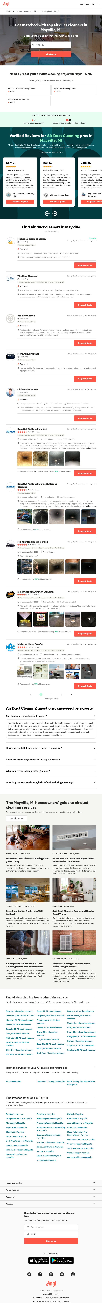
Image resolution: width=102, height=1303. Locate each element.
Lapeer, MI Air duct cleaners (49, 1027)
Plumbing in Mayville (15, 1123)
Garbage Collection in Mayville (50, 1142)
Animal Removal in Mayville (80, 1123)
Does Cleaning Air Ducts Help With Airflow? (24, 912)
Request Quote (85, 265)
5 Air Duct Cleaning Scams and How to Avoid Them (73, 912)
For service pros (12, 1190)
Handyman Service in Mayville (80, 1139)
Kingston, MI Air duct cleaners (19, 1020)
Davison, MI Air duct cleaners (80, 1011)
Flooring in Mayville (45, 1114)
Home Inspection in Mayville (49, 1118)
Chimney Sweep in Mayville (49, 1155)
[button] (24, 458)
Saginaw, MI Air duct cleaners (80, 1045)
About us (9, 1204)
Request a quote (20, 201)
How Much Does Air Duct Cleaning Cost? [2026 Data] (27, 860)
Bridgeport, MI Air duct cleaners (81, 1036)
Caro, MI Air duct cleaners (17, 1033)
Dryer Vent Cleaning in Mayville (51, 1081)
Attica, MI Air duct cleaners (49, 1048)
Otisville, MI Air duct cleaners (19, 1050)
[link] (8, 194)
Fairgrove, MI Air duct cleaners (50, 1015)
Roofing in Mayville (14, 1114)
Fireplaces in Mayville (77, 1127)
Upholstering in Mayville (78, 1152)
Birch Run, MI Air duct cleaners (50, 1053)
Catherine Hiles (59, 854)
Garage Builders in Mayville (79, 1157)
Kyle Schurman (59, 959)
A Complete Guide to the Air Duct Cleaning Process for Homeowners (24, 965)
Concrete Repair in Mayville (79, 1144)
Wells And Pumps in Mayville (80, 1148)
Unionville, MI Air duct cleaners (81, 1023)
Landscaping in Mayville (17, 1145)
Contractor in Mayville (77, 1118)
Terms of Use (44, 1290)
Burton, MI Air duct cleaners (79, 1041)
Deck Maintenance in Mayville (19, 1141)
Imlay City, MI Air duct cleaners (81, 1032)
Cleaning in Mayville (15, 1132)
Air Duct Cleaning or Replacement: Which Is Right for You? (71, 965)
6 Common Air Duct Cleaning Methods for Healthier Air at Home (73, 860)
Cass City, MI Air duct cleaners (50, 1044)
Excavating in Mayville (16, 1136)
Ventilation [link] (17, 11)
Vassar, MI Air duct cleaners (18, 1024)
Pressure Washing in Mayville (50, 1123)
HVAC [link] (8, 11)
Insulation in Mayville (46, 1160)
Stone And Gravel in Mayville (50, 1147)
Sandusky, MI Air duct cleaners (81, 1050)
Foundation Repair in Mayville (19, 1149)
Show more (91, 448)
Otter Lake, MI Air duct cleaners (20, 1015)
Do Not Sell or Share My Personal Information (51, 1298)
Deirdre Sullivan (14, 906)
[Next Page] (71, 694)
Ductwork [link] (28, 11)
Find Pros (51, 54)
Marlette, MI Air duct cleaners (19, 1054)
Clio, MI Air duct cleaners (48, 1039)
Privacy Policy (57, 1290)
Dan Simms (57, 906)
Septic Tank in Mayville (16, 1127)
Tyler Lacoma (12, 854)
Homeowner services (14, 1183)
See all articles (16, 818)
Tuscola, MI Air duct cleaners (19, 1029)
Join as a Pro (85, 4)
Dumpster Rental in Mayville (19, 1118)
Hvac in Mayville (13, 1081)
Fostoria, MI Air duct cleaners (19, 1011)
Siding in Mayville (75, 1114)
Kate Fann (10, 959)
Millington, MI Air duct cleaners (20, 1038)
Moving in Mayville (45, 1151)
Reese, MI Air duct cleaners (49, 1011)
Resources (10, 1197)
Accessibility (50, 1294)
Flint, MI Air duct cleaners (78, 1027)
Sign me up (51, 1241)
